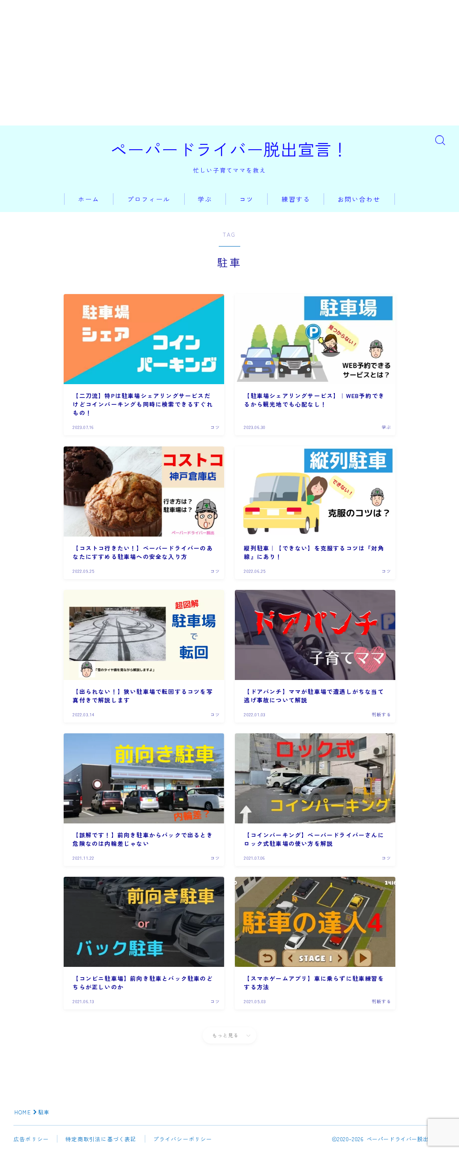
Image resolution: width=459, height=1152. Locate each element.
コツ (246, 199)
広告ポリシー (31, 1139)
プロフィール (149, 199)
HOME (22, 1112)
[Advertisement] (229, 63)
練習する (295, 199)
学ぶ (205, 199)
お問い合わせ (359, 199)
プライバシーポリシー (182, 1139)
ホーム (89, 199)
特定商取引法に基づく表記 (100, 1139)
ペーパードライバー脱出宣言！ (229, 149)
